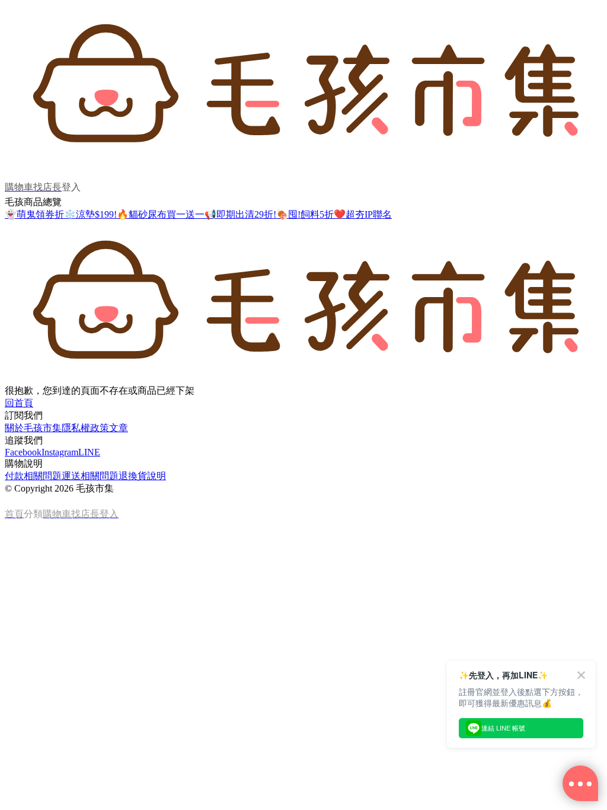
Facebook (23, 452)
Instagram (59, 452)
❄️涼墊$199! (90, 214)
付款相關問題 (33, 476)
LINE (89, 452)
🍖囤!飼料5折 (305, 214)
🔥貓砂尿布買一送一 (161, 214)
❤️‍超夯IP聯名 (363, 214)
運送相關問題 (90, 476)
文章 (118, 428)
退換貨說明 (142, 476)
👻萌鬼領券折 (34, 214)
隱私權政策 (85, 428)
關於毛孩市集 (33, 428)
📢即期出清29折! (240, 214)
